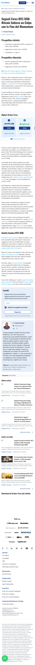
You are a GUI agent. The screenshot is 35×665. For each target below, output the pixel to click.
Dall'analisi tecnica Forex (9, 238)
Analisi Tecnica (8, 8)
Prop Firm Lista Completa (10, 597)
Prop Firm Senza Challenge (11, 591)
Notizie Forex (5, 395)
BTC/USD (12, 375)
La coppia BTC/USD (12, 84)
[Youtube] (27, 548)
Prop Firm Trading (8, 594)
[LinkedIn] (14, 328)
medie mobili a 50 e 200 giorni (11, 248)
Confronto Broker (8, 604)
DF (2, 8)
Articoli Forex (6, 574)
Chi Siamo (5, 555)
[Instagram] (32, 548)
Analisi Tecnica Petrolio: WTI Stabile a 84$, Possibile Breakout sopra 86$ (24, 443)
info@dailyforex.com (7, 610)
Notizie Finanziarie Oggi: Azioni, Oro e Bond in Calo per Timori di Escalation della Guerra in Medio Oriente (22, 386)
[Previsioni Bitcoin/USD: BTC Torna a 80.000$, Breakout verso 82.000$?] (7, 478)
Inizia (9, 128)
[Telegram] (16, 548)
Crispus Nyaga (19, 323)
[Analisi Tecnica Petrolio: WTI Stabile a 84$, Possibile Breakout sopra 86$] (7, 441)
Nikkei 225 (17, 96)
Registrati (17, 312)
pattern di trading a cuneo (9, 254)
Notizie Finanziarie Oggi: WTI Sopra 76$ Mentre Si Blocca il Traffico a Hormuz (23, 403)
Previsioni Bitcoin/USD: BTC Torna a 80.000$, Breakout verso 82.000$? (23, 476)
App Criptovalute (7, 584)
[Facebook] (2, 548)
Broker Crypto (7, 581)
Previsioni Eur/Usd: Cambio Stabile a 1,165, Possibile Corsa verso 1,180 (23, 459)
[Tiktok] (21, 548)
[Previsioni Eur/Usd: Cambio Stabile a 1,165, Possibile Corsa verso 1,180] (7, 462)
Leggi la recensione (9, 133)
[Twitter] (17, 328)
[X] (7, 548)
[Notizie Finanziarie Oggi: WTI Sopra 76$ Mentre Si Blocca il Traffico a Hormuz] (7, 401)
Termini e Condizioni (9, 564)
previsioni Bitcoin (17, 263)
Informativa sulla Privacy (10, 567)
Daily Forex (20, 226)
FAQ (3, 561)
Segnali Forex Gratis (19, 8)
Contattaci (5, 558)
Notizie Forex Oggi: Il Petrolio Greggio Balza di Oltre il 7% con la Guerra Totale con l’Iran (22, 419)
